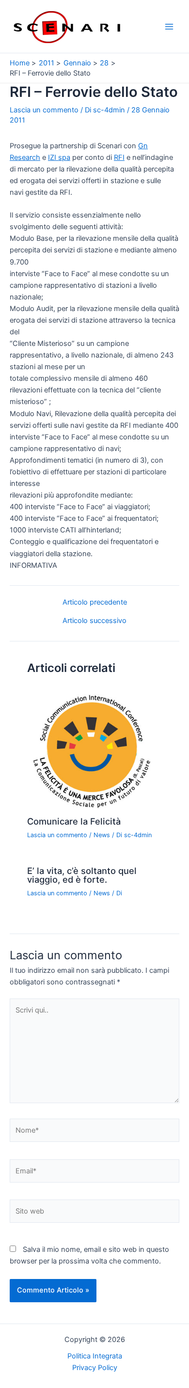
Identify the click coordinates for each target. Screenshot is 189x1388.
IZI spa (59, 157)
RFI (119, 157)
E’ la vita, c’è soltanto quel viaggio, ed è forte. (82, 875)
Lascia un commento (44, 110)
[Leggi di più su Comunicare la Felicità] (94, 748)
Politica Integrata (94, 1356)
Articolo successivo (94, 620)
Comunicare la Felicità (74, 821)
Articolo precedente (95, 602)
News (102, 835)
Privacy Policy (94, 1367)
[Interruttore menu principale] (169, 26)
